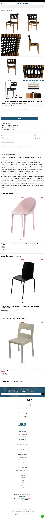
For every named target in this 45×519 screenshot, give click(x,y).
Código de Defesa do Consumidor (22, 470)
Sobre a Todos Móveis (22, 434)
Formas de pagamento (22, 457)
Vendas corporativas (22, 447)
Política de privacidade (22, 467)
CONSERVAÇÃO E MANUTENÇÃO (25, 146)
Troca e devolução (22, 464)
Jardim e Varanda (22, 483)
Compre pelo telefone (22, 446)
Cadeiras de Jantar (9, 10)
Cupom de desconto (22, 459)
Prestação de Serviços (22, 451)
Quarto (22, 478)
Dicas (22, 460)
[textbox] (21, 6)
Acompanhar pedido (22, 441)
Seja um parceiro (22, 449)
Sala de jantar (22, 477)
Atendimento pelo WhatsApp (22, 444)
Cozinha (22, 482)
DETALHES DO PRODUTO (15, 146)
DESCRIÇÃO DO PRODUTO (5, 146)
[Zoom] (11, 33)
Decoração (22, 487)
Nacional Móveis (7, 123)
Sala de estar (22, 475)
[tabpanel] (22, 223)
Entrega (22, 462)
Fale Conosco (22, 442)
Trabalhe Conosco (22, 436)
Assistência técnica (22, 465)
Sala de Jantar (3, 10)
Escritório (22, 480)
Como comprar (22, 455)
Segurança (22, 432)
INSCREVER (42, 394)
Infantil (22, 485)
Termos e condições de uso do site (22, 469)
